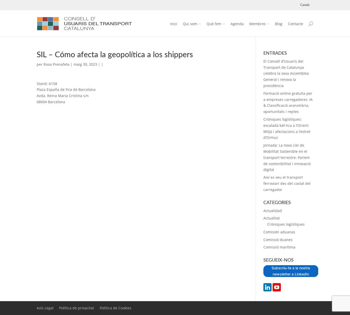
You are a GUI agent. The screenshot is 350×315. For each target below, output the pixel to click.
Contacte (295, 23)
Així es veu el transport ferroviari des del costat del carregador (287, 183)
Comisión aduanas (279, 232)
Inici (173, 23)
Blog (278, 23)
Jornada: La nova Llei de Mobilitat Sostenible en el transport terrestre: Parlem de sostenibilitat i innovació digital (287, 157)
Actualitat (271, 218)
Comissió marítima (279, 247)
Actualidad (272, 210)
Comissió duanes (278, 239)
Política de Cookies (115, 308)
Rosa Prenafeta (56, 64)
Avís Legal (45, 308)
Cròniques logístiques (286, 224)
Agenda (237, 23)
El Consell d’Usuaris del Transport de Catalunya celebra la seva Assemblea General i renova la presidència (286, 73)
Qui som (190, 23)
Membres (257, 23)
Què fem (214, 23)
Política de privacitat (76, 308)
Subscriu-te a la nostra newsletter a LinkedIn (291, 271)
